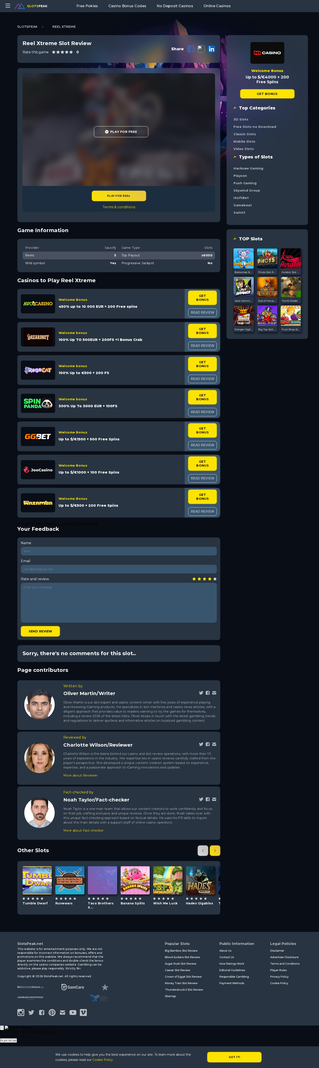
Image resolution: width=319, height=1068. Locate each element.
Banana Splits (133, 903)
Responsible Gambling (234, 976)
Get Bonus (202, 298)
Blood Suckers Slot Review (182, 957)
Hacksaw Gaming (248, 168)
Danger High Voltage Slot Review (244, 329)
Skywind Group (246, 190)
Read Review (202, 312)
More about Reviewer (80, 775)
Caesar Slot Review (177, 970)
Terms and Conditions (284, 963)
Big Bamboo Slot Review (181, 950)
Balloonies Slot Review (244, 272)
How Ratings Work (231, 963)
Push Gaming (245, 183)
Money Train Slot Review (181, 983)
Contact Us (226, 957)
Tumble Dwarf (35, 903)
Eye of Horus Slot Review (267, 300)
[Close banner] (2, 1028)
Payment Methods (231, 983)
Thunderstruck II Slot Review (184, 989)
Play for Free (123, 132)
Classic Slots (244, 134)
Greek (205, 892)
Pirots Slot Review (267, 272)
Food (140, 891)
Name (26, 543)
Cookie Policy (279, 983)
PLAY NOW (8, 1040)
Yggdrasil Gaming (200, 869)
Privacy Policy (279, 976)
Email (25, 561)
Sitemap (170, 996)
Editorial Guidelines (232, 970)
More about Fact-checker (83, 830)
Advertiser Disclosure (284, 957)
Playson (240, 176)
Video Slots (243, 149)
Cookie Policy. (102, 1060)
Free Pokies (87, 6)
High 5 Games (135, 869)
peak (37, 6)
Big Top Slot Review (267, 329)
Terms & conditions (118, 207)
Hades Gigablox (199, 903)
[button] (203, 850)
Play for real (118, 195)
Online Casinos (217, 6)
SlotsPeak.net (30, 944)
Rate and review (35, 579)
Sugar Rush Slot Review (180, 963)
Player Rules (278, 970)
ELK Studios (102, 865)
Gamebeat (242, 205)
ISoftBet (241, 198)
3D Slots (240, 119)
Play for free (39, 881)
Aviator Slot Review (291, 272)
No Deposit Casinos (175, 6)
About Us (225, 950)
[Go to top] (311, 1059)
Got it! (234, 1057)
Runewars (64, 903)
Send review (40, 631)
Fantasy (42, 892)
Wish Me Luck (165, 903)
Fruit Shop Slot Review (291, 329)
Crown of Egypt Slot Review (183, 976)
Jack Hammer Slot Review (244, 300)
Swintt (239, 213)
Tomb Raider (290, 300)
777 (74, 891)
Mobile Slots (244, 141)
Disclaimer (277, 950)
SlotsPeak (27, 27)
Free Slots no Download (254, 127)
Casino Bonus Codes (127, 6)
